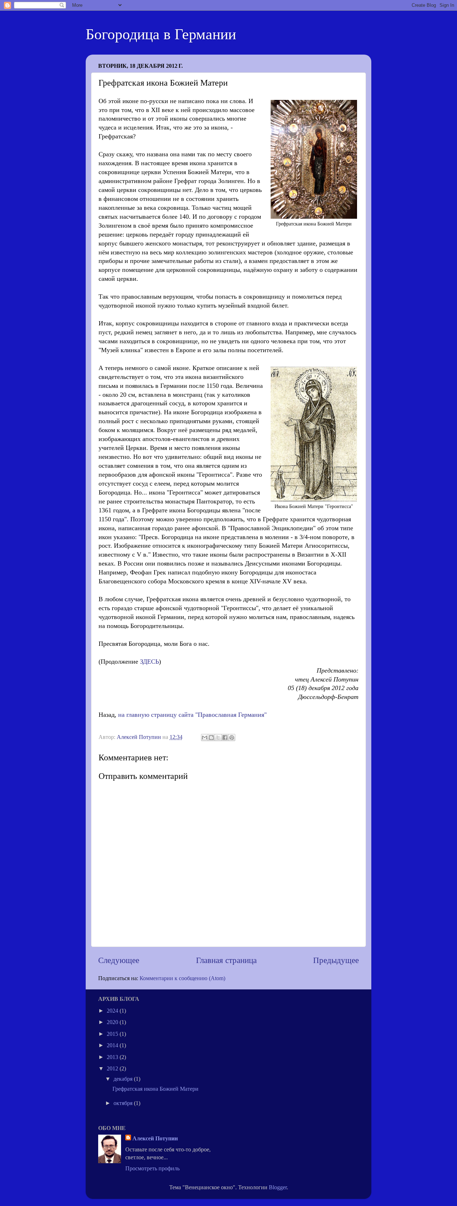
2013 (113, 1057)
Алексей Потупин (155, 1138)
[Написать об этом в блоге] (211, 737)
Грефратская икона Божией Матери (155, 1089)
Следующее (118, 960)
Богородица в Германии (161, 34)
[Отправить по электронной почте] (204, 737)
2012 (113, 1068)
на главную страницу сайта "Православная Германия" (192, 714)
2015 (113, 1034)
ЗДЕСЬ (149, 661)
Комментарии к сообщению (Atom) (182, 978)
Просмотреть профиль (152, 1168)
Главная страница (226, 960)
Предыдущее (336, 960)
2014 (113, 1045)
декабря (124, 1079)
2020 (113, 1022)
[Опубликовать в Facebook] (224, 737)
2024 (113, 1011)
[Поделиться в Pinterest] (231, 737)
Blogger (278, 1187)
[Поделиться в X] (218, 737)
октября (124, 1103)
